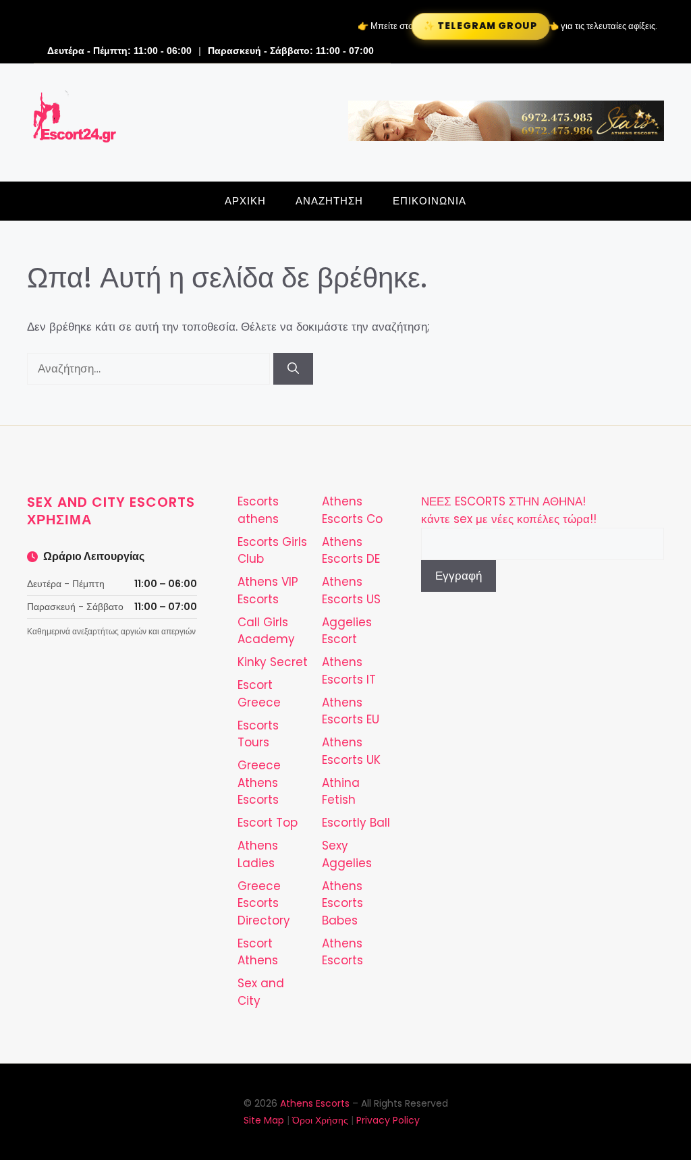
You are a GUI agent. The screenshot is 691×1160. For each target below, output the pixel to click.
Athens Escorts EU (350, 711)
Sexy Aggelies (347, 854)
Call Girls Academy (266, 631)
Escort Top (268, 822)
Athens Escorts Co (352, 510)
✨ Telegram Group (480, 25)
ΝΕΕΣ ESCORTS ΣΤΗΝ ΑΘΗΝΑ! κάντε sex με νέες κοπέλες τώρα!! (509, 510)
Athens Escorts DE (351, 551)
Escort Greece (259, 694)
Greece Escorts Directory (264, 903)
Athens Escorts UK (351, 751)
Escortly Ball (356, 822)
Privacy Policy (388, 1120)
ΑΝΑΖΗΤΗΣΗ (329, 201)
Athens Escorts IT (349, 671)
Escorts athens (258, 510)
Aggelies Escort (347, 631)
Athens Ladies (258, 854)
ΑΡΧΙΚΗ (245, 201)
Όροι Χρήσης (320, 1120)
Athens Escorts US (351, 590)
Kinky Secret (273, 662)
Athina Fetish (341, 791)
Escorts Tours (258, 734)
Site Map (264, 1120)
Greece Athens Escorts (259, 782)
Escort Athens (258, 952)
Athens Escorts (342, 952)
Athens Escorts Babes (342, 903)
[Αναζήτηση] (293, 369)
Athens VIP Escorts (268, 590)
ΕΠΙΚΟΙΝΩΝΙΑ (429, 201)
